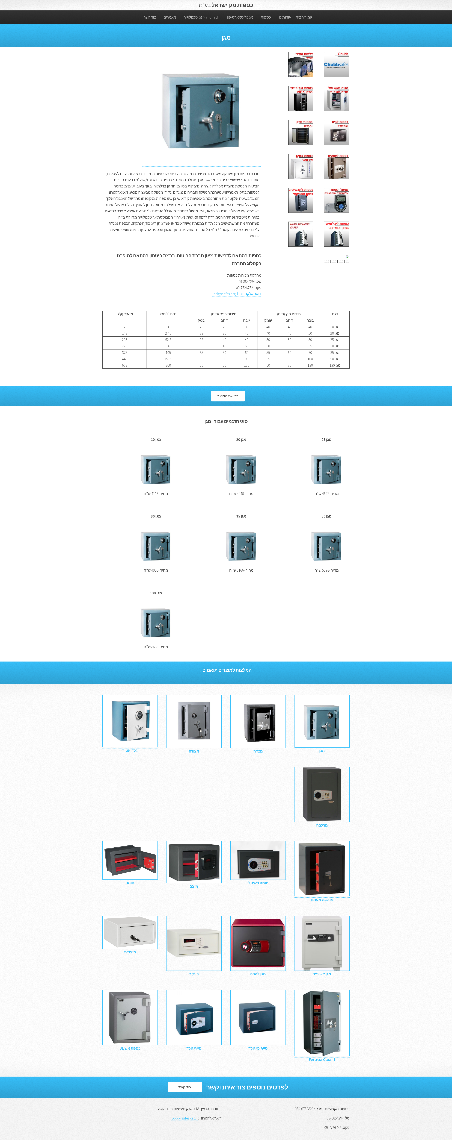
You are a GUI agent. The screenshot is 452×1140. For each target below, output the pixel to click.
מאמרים (169, 17)
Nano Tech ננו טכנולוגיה (201, 17)
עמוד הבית (304, 17)
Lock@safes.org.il (184, 1118)
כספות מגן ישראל (226, 5)
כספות (266, 17)
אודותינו (285, 17)
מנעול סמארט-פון (240, 17)
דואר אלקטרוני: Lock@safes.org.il (236, 294)
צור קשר (150, 17)
